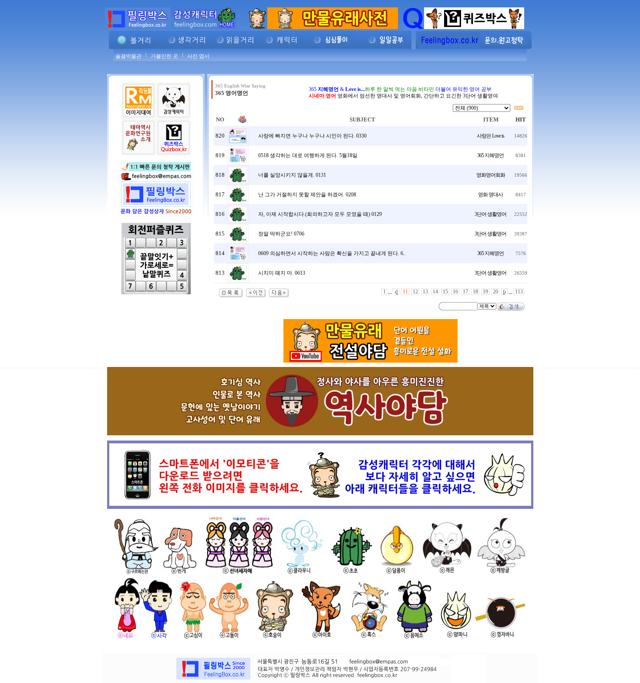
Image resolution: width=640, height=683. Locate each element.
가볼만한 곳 (164, 56)
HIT (520, 119)
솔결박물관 (128, 56)
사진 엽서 (198, 56)
